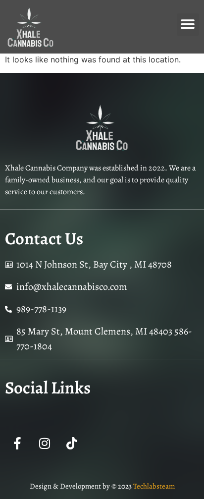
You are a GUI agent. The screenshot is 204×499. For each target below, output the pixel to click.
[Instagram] (44, 443)
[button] (188, 24)
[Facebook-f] (17, 443)
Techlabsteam (154, 486)
